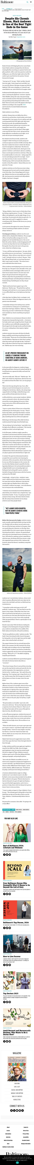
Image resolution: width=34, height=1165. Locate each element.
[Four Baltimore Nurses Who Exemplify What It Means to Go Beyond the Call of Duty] (17, 870)
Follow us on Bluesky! (17, 1110)
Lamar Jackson (19, 809)
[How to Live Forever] (17, 943)
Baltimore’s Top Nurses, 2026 (16, 923)
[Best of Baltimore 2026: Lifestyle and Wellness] (17, 833)
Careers (8, 1130)
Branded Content (25, 1140)
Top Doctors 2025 (10, 994)
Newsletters (17, 1100)
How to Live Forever (11, 957)
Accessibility (26, 1137)
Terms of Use (26, 1130)
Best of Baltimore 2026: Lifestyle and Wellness (13, 847)
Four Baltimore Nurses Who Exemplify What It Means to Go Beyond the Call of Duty (16, 885)
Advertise (8, 1137)
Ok (17, 1162)
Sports (13, 809)
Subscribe (17, 1083)
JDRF (24, 105)
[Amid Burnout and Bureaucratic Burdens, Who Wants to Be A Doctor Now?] (17, 1017)
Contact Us (26, 1127)
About (8, 1127)
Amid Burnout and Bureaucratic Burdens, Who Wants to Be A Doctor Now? (17, 1033)
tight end (12, 812)
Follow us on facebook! (11, 1110)
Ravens (7, 812)
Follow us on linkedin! (20, 1110)
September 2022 (9, 8)
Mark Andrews (26, 809)
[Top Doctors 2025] (17, 980)
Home (3, 8)
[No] (32, 1160)
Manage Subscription (17, 1093)
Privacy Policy (26, 1134)
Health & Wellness (18, 8)
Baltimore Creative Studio (8, 1147)
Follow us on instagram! (22, 1110)
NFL (3, 812)
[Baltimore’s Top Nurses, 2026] (17, 909)
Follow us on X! (14, 1110)
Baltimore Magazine (16, 2)
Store (8, 1143)
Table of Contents (17, 1096)
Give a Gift (17, 1087)
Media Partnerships (8, 1140)
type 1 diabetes (18, 812)
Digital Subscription (17, 1090)
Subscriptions (8, 1134)
